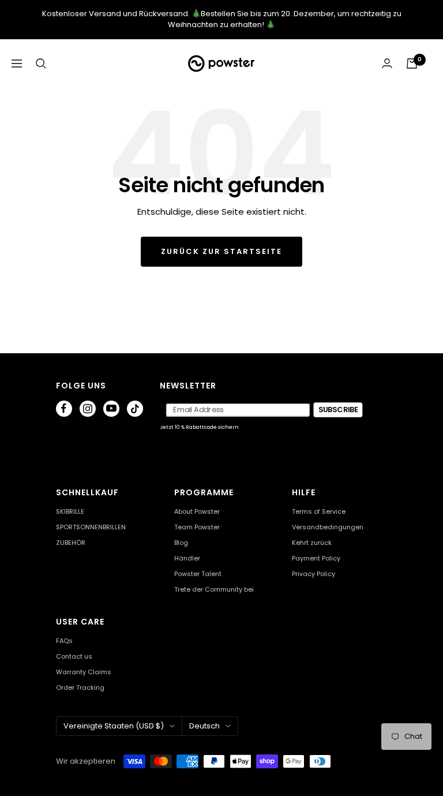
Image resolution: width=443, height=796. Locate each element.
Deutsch (204, 725)
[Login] (387, 63)
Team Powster (197, 527)
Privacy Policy (313, 574)
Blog (181, 543)
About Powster (197, 511)
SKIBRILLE (70, 511)
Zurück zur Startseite (221, 251)
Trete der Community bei (214, 589)
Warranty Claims (83, 672)
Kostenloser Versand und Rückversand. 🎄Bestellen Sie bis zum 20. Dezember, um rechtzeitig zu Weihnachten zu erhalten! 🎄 (221, 19)
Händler (187, 558)
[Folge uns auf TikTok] (135, 409)
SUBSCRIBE (338, 409)
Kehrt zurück (312, 543)
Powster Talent (198, 574)
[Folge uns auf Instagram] (88, 409)
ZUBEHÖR (70, 543)
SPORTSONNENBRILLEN (91, 527)
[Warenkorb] (412, 63)
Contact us (74, 656)
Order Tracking (80, 687)
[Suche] (41, 63)
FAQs (64, 641)
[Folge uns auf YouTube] (111, 409)
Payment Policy (316, 558)
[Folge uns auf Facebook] (64, 409)
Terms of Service (319, 511)
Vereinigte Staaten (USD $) (113, 725)
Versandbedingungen (327, 527)
